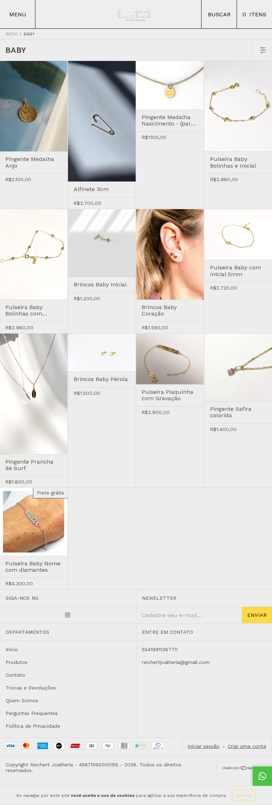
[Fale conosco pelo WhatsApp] (262, 776)
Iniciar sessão (204, 746)
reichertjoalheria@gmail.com (176, 662)
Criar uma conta (247, 746)
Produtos (17, 662)
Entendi (244, 795)
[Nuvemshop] (244, 768)
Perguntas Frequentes (32, 713)
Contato (15, 675)
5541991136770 (160, 649)
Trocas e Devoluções (31, 688)
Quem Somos (22, 700)
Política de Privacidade (33, 726)
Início (12, 34)
